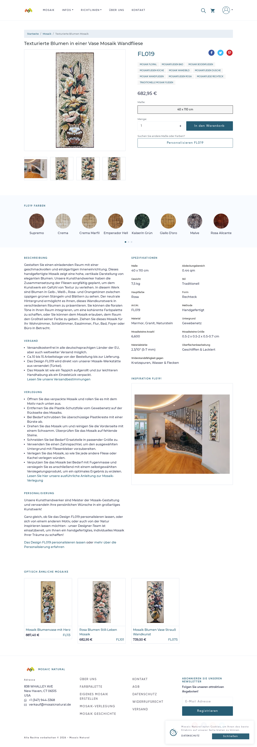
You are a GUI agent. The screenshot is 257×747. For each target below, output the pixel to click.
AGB (136, 686)
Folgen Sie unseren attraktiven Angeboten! (203, 689)
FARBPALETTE (91, 686)
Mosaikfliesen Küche (152, 70)
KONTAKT (138, 10)
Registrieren (207, 711)
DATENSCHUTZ (144, 694)
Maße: (141, 102)
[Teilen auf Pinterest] (229, 52)
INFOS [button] (66, 10)
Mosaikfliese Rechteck (210, 77)
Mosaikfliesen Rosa (180, 77)
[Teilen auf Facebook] (211, 52)
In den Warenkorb (209, 125)
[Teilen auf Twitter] (220, 52)
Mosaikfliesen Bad (172, 64)
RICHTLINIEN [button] (90, 10)
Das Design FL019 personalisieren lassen (55, 542)
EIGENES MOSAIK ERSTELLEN (94, 696)
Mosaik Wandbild (179, 70)
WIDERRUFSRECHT (147, 702)
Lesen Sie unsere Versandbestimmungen (58, 379)
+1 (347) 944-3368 (41, 700)
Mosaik (49, 10)
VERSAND (140, 709)
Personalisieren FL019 (185, 142)
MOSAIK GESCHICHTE (98, 714)
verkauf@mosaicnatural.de (49, 704)
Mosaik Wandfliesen (152, 77)
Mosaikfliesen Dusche (208, 70)
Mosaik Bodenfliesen (201, 64)
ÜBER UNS (116, 10)
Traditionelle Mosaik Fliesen (156, 83)
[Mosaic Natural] (28, 13)
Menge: (142, 119)
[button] (203, 10)
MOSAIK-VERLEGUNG (97, 706)
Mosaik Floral (148, 64)
